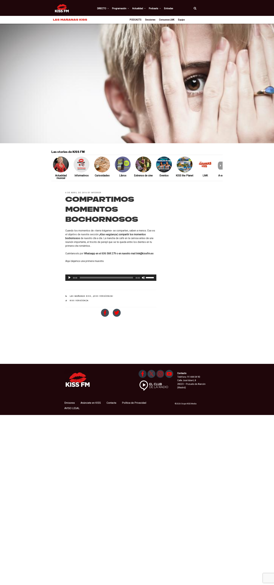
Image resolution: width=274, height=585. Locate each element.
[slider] (150, 277)
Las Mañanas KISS (80, 296)
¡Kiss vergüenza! (103, 296)
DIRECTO (101, 8)
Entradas (168, 8)
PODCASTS (135, 19)
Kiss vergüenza (79, 301)
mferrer (96, 193)
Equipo (181, 19)
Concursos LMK (166, 19)
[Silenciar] (143, 277)
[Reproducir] (69, 277)
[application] (110, 277)
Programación (119, 8)
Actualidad (137, 8)
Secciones (150, 19)
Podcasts (153, 8)
